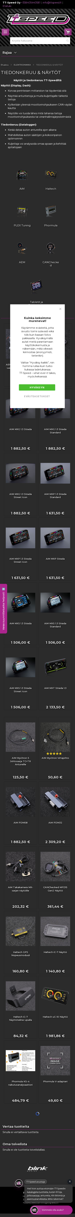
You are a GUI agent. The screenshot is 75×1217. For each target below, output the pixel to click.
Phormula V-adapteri (55, 1081)
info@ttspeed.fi (52, 2)
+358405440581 (30, 2)
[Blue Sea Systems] (37, 1173)
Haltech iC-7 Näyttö (55, 952)
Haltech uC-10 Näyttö (55, 1016)
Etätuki (7, 6)
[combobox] (40, 40)
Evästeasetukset (37, 396)
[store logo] (38, 19)
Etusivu (5, 64)
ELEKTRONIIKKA (22, 64)
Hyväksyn (37, 387)
